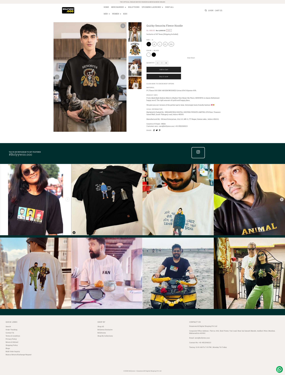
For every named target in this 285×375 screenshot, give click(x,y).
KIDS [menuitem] (125, 14)
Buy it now (163, 76)
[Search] (205, 10)
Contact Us (10, 333)
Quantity (150, 63)
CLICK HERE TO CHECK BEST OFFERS (160, 83)
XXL (171, 44)
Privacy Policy (11, 339)
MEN (106, 14)
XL (165, 44)
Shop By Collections (105, 336)
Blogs (8, 348)
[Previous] (57, 77)
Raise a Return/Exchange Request (19, 354)
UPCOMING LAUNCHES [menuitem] (151, 7)
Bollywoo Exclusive (105, 330)
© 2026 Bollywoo (129, 371)
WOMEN (115, 14)
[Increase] (166, 63)
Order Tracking (11, 330)
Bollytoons (102, 333)
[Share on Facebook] (154, 130)
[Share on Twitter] (157, 130)
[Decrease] (158, 63)
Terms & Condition (13, 336)
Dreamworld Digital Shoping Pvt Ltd (149, 371)
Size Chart (191, 58)
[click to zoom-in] (122, 25)
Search (8, 326)
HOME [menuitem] (106, 7)
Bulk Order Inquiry (13, 351)
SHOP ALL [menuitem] (169, 7)
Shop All (101, 326)
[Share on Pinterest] (160, 130)
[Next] (123, 77)
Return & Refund (12, 342)
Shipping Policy (12, 345)
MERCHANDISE (117, 7)
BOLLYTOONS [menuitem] (133, 7)
